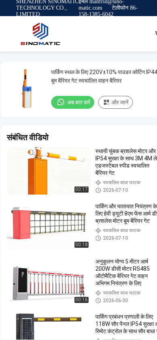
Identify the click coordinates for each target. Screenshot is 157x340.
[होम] (40, 34)
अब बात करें (78, 102)
